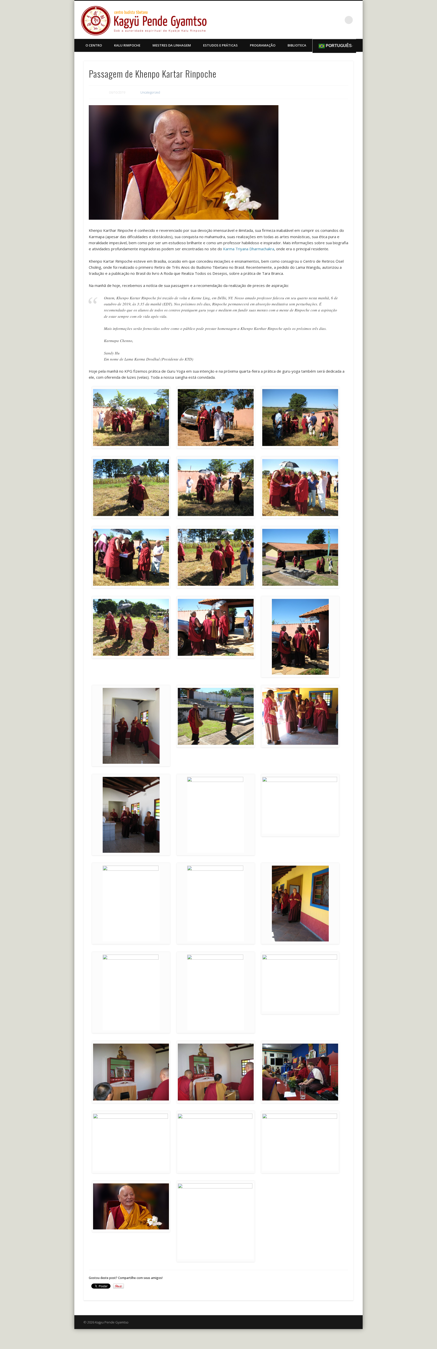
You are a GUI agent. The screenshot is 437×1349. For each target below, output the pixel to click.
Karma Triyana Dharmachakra (248, 248)
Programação (262, 45)
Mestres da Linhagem (171, 45)
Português (338, 45)
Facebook (338, 20)
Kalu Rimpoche (127, 45)
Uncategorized (150, 92)
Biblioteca (297, 45)
